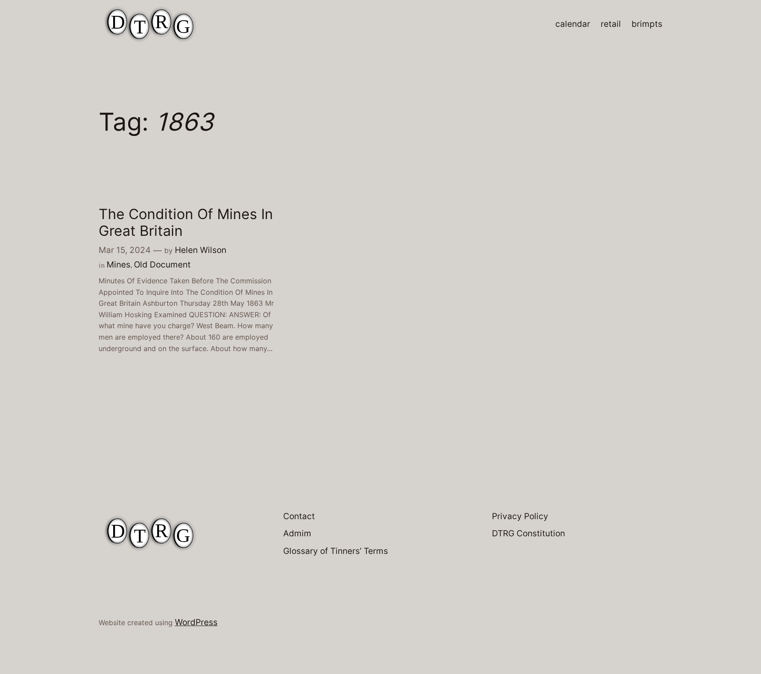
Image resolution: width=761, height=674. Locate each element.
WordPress (196, 622)
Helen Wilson (200, 250)
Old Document (162, 264)
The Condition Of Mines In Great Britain (186, 222)
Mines (118, 264)
